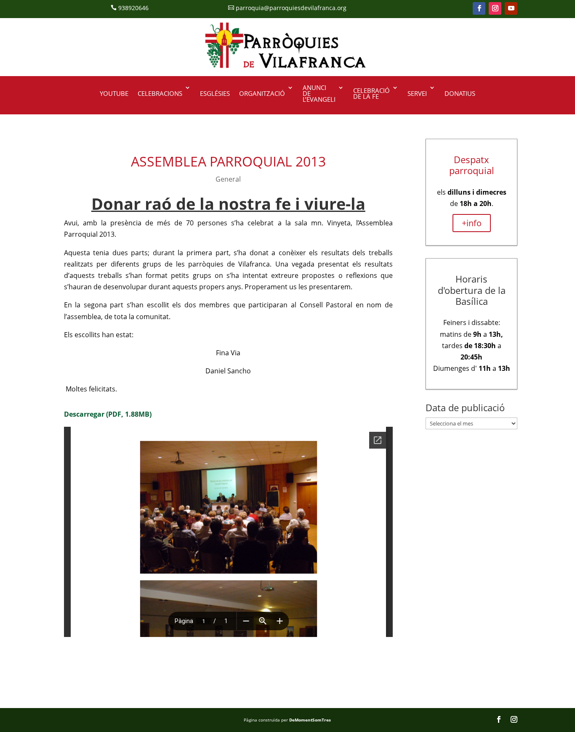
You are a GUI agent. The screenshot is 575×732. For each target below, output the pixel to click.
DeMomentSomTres (310, 720)
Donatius (460, 93)
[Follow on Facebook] (479, 8)
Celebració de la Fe (371, 93)
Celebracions (160, 93)
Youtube (114, 93)
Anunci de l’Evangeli (319, 94)
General (228, 179)
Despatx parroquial (471, 165)
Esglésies (215, 93)
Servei (417, 93)
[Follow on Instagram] (495, 8)
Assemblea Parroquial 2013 (228, 161)
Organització (262, 93)
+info (472, 223)
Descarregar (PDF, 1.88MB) (108, 414)
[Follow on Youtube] (511, 8)
